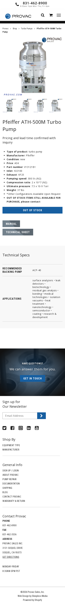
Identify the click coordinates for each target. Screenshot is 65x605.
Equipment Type (11, 445)
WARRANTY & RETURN (13, 501)
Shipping (7, 488)
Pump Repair (9, 479)
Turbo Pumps (27, 28)
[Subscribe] (41, 415)
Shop (15, 28)
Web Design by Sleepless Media (33, 596)
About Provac (10, 475)
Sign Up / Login (10, 470)
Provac (5, 28)
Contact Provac (11, 496)
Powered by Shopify (32, 600)
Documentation (11, 483)
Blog (5, 492)
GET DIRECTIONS (10, 557)
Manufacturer (10, 449)
